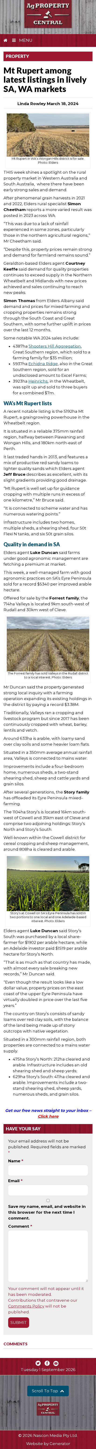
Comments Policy (26, 1306)
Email (15, 1180)
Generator (60, 1443)
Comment (20, 1226)
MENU (25, 40)
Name (15, 1161)
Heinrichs (38, 381)
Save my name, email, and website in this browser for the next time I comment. (47, 1212)
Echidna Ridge (43, 363)
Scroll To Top (45, 1391)
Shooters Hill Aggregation (55, 346)
